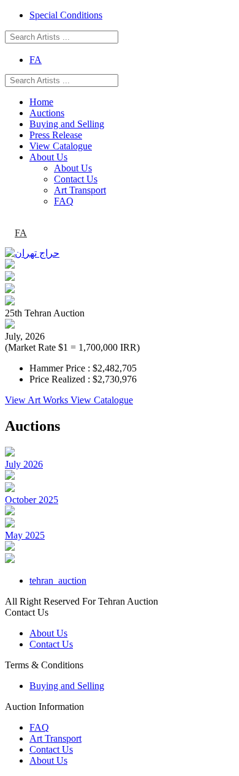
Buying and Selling (66, 124)
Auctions (46, 113)
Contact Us (75, 179)
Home (41, 102)
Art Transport (80, 190)
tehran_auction (57, 580)
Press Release (55, 135)
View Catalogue (60, 146)
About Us (48, 157)
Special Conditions (65, 15)
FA (35, 59)
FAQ (64, 201)
